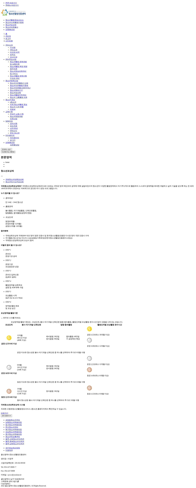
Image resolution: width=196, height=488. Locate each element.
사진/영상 (14, 128)
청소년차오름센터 (12, 437)
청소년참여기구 (16, 90)
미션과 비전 (15, 52)
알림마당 (9, 121)
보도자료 (13, 126)
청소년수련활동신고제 (19, 83)
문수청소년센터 (11, 427)
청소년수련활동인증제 (14, 22)
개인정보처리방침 (12, 448)
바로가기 (4, 413)
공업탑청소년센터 (12, 420)
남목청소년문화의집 (13, 422)
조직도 (12, 55)
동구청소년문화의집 (13, 425)
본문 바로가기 (11, 3)
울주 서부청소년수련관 (14, 439)
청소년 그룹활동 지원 (18, 97)
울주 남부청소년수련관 (14, 444)
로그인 (12, 140)
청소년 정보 (10, 100)
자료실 (12, 109)
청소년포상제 (10, 25)
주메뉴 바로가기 (12, 5)
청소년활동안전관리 (18, 95)
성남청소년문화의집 (13, 432)
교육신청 (9, 112)
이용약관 (9, 450)
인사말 (12, 47)
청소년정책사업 (11, 81)
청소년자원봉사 (11, 27)
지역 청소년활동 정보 (18, 105)
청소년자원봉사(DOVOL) (20, 88)
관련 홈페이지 (6, 416)
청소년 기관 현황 (17, 107)
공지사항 (13, 124)
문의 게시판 (15, 133)
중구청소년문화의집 (13, 434)
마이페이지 (10, 135)
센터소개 (9, 45)
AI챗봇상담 (10, 30)
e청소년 (13, 102)
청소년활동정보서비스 (14, 20)
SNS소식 (13, 131)
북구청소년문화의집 (13, 429)
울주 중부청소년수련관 (14, 441)
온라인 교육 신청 (17, 114)
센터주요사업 (10, 59)
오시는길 (13, 57)
